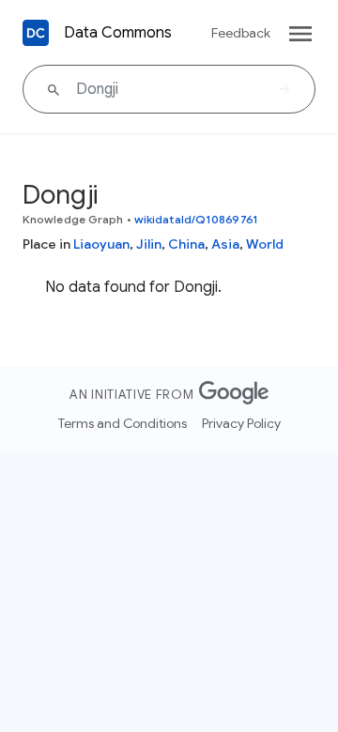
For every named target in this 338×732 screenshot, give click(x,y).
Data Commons (118, 32)
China (186, 244)
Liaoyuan (101, 244)
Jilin (148, 244)
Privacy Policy (241, 423)
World (265, 244)
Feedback (240, 32)
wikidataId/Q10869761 (196, 219)
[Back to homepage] (36, 33)
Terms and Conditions (122, 423)
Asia (225, 244)
